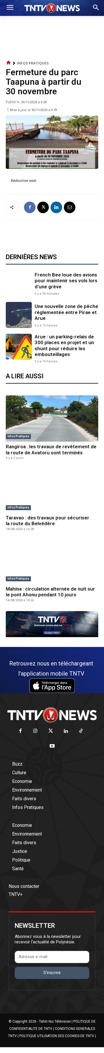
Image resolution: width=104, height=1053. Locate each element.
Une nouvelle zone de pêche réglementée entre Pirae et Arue (66, 312)
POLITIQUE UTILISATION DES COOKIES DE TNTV (56, 1036)
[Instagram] (35, 731)
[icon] (9, 63)
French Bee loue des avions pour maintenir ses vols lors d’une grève (66, 280)
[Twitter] (50, 731)
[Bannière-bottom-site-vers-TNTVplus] (52, 635)
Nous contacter (24, 886)
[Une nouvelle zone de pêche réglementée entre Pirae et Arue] (19, 315)
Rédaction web (23, 180)
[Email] (69, 207)
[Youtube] (52, 746)
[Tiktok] (81, 731)
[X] (43, 207)
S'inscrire (52, 972)
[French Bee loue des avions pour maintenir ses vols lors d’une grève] (19, 283)
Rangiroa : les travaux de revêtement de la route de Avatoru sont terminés (51, 449)
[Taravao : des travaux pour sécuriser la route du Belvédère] (52, 489)
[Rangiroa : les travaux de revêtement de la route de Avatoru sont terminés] (52, 418)
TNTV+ (16, 894)
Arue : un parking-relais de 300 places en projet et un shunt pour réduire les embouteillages (64, 345)
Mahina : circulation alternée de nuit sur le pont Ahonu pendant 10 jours (50, 592)
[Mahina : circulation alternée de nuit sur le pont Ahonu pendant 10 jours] (52, 561)
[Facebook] (30, 207)
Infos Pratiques (33, 63)
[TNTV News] (52, 715)
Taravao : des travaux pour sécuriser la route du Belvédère (47, 520)
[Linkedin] (56, 207)
